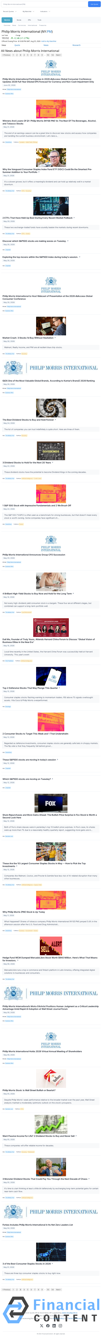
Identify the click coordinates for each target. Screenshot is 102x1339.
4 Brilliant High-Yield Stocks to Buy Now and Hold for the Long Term (38, 593)
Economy (28, 191)
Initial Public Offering (31, 142)
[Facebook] (48, 1326)
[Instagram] (60, 1326)
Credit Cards (37, 478)
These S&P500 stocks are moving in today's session (30, 759)
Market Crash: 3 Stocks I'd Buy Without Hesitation (29, 337)
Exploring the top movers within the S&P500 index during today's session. (41, 257)
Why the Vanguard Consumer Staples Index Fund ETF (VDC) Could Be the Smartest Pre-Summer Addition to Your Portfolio (47, 170)
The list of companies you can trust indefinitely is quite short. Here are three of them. (42, 429)
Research (76, 45)
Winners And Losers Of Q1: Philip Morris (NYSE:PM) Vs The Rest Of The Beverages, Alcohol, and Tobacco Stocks (49, 122)
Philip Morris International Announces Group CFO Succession (34, 554)
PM (49, 31)
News (14, 25)
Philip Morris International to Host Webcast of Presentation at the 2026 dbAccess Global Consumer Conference (47, 297)
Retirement (31, 1152)
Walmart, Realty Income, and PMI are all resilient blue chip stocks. (33, 347)
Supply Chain (37, 885)
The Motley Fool (9, 191)
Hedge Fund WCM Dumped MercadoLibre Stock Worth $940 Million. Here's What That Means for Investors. (50, 959)
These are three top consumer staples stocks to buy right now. (32, 1273)
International (32, 25)
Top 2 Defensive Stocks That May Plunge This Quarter (31, 688)
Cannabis (22, 142)
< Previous (6, 55)
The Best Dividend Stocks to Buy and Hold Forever (29, 419)
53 (48, 55)
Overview (7, 25)
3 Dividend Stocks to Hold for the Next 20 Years (28, 462)
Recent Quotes (8, 11)
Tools (39, 20)
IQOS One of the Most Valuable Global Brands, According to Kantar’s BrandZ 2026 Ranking (49, 380)
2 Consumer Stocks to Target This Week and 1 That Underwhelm (35, 733)
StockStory (8, 142)
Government (29, 930)
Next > (58, 55)
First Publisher (9, 661)
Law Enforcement (26, 612)
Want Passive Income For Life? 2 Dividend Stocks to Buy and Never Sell (40, 1136)
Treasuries (42, 25)
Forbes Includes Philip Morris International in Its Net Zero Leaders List (38, 1224)
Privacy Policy (58, 1318)
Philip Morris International (14, 89)
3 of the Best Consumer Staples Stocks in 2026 (28, 1263)
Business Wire (9, 93)
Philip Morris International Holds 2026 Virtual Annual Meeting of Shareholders (42, 1051)
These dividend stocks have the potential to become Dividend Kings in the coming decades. (45, 472)
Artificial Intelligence (27, 478)
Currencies (22, 25)
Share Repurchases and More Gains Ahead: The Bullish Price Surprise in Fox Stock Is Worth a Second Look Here (50, 816)
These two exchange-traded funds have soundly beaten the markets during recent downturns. (46, 227)
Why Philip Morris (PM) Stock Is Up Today (24, 912)
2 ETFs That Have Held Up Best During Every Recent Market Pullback (39, 217)
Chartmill (7, 249)
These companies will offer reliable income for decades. (29, 1145)
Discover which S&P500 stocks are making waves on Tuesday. (36, 241)
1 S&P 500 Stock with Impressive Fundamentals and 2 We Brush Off (37, 505)
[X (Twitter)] (41, 1326)
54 (53, 55)
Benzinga (8, 706)
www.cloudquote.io (69, 1313)
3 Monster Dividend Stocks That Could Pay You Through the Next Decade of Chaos (46, 1179)
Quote (17, 45)
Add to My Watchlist (48, 41)
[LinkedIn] (54, 1326)
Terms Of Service (75, 1318)
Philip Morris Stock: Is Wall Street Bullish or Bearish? (29, 1090)
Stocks (19, 20)
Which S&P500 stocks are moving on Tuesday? (28, 779)
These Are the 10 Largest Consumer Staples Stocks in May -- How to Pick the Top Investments (44, 865)
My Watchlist (27, 11)
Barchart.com (9, 836)
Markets (7, 20)
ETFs (29, 20)
